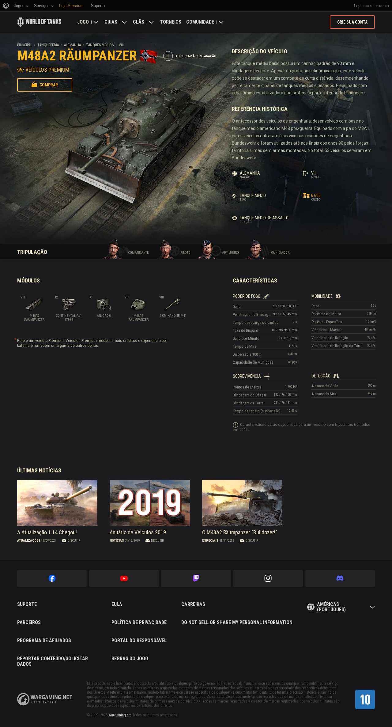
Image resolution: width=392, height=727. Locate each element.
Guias (110, 22)
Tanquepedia (48, 45)
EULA (116, 604)
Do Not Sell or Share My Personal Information (236, 622)
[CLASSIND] (365, 699)
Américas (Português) (331, 607)
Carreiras (193, 604)
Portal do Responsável (139, 640)
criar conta (379, 5)
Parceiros (29, 622)
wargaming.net (44, 699)
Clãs (138, 22)
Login (359, 5)
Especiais (210, 541)
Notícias (117, 541)
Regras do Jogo (129, 658)
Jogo (83, 22)
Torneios (170, 22)
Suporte (27, 604)
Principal (24, 45)
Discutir (73, 541)
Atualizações (28, 541)
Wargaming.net (119, 715)
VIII (121, 45)
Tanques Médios (100, 45)
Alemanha (72, 45)
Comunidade (200, 22)
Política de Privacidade (139, 622)
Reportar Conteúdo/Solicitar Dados (52, 661)
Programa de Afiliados (44, 640)
